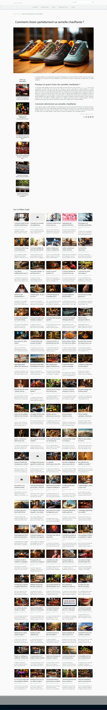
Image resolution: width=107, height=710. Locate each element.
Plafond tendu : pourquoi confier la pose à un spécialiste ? (85, 320)
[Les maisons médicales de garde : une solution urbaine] (37, 504)
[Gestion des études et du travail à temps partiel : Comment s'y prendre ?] (21, 312)
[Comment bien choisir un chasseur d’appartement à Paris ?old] (69, 433)
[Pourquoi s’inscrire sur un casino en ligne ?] (37, 673)
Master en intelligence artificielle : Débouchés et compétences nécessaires (21, 659)
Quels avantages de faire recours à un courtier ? (68, 634)
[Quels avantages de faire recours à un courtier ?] (69, 627)
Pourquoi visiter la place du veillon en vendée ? (68, 562)
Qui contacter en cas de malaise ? (37, 440)
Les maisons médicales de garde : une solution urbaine (37, 512)
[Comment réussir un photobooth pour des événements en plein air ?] (53, 335)
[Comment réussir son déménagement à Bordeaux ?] (69, 650)
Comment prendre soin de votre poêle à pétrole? (85, 366)
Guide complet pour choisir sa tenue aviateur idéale (68, 250)
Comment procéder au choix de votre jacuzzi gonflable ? (22, 194)
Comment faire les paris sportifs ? (53, 319)
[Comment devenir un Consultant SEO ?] (53, 288)
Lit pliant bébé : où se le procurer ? (37, 295)
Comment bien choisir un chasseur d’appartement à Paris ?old (69, 442)
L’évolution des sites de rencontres (53, 536)
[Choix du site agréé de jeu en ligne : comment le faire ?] (22, 148)
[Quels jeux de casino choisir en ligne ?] (21, 627)
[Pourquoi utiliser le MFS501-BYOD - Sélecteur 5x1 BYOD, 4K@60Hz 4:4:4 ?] (69, 288)
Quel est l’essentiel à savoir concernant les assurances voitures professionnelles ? (84, 682)
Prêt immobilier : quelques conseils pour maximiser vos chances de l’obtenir (85, 417)
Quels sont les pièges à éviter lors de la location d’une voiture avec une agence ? (21, 417)
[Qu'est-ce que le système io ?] (53, 265)
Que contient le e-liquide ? (35, 390)
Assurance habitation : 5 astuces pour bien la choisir (69, 464)
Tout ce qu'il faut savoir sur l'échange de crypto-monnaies (53, 441)
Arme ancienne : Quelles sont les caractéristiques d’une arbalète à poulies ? (69, 417)
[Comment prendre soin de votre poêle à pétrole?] (85, 358)
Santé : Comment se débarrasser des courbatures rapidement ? (20, 442)
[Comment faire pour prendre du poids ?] (37, 335)
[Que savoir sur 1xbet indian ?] (21, 335)
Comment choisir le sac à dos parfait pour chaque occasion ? (21, 250)
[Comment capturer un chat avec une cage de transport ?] (37, 529)
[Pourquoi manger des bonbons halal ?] (85, 383)
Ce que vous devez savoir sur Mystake (68, 365)
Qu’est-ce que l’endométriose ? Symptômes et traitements (19, 297)
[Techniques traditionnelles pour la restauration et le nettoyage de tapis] (21, 265)
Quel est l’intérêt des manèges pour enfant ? (21, 463)
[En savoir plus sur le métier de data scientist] (37, 650)
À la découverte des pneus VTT (68, 486)
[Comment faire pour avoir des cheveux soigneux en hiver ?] (22, 128)
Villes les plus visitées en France (84, 440)
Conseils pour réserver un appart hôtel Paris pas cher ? (21, 586)
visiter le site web (84, 87)
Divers (73, 7)
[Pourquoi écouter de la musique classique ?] (37, 312)
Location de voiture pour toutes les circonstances (22, 98)
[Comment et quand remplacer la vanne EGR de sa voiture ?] (69, 383)
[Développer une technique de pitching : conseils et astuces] (85, 217)
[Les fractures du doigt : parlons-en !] (85, 288)
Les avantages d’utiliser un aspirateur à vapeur (85, 536)
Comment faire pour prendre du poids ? (36, 342)
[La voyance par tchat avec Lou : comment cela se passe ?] (69, 602)
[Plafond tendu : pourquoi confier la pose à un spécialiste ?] (85, 312)
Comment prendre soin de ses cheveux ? (69, 680)
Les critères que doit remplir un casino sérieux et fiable (20, 610)
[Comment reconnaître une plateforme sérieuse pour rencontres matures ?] (37, 217)
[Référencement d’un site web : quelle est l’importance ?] (37, 578)
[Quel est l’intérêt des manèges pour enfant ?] (21, 456)
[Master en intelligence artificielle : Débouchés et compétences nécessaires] (21, 650)
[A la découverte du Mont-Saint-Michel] (21, 504)
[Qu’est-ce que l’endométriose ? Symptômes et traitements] (21, 288)
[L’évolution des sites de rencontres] (53, 529)
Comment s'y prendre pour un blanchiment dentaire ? (84, 610)
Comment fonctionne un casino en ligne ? (52, 609)
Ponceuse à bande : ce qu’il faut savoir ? (37, 272)
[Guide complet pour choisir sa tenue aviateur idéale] (69, 242)
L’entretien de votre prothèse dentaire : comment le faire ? (52, 562)
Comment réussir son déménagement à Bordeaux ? (68, 658)
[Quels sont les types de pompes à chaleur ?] (53, 650)
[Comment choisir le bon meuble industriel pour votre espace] (21, 217)
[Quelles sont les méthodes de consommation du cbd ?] (22, 108)
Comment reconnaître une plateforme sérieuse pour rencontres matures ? (37, 226)
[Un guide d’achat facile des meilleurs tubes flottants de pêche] (37, 408)
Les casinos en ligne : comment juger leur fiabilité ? (84, 562)
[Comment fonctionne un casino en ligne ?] (53, 602)
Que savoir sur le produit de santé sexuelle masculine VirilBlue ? (20, 488)
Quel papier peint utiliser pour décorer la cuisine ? (21, 366)
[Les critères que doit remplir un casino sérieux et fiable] (21, 602)
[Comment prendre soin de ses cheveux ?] (69, 673)
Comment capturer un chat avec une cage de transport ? (37, 537)
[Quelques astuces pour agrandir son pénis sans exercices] (37, 456)
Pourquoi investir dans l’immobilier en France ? (37, 365)
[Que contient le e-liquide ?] (37, 383)
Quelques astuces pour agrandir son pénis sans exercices (37, 464)
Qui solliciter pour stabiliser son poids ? (84, 463)
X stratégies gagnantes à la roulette (85, 511)
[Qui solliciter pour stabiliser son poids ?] (85, 456)
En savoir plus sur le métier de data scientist (37, 657)
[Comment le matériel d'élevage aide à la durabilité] (69, 312)
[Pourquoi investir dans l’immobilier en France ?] (37, 358)
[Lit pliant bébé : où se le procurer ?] (37, 288)
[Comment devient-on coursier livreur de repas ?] (69, 265)
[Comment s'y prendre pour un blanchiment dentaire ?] (85, 602)
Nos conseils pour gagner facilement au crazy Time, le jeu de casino (52, 367)
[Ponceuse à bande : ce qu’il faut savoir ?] (37, 265)
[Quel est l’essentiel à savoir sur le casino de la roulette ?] (37, 602)
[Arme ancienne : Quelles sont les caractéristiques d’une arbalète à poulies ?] (69, 408)
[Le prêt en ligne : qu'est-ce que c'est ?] (85, 479)
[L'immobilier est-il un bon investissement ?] (85, 650)
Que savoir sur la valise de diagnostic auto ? (53, 511)
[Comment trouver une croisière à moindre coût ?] (85, 627)
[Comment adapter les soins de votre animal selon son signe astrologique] (37, 242)
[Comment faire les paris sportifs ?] (53, 312)
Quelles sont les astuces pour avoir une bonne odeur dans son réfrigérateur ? (53, 417)
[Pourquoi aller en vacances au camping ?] (37, 554)
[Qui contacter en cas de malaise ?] (37, 433)
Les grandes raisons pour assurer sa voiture (53, 680)
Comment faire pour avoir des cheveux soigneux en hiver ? (22, 137)
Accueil (14, 14)
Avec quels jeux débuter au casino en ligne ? (68, 586)
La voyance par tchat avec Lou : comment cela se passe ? (68, 610)
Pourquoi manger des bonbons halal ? (84, 390)
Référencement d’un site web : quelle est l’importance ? (36, 586)
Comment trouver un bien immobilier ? (52, 633)
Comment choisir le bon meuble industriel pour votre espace (21, 225)
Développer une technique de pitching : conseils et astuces (85, 225)
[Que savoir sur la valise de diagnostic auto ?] (53, 504)
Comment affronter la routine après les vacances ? (68, 512)
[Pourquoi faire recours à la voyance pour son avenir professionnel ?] (85, 335)
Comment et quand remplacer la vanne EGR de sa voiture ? (68, 391)
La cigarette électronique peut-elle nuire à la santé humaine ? (53, 465)
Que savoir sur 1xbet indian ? (20, 342)
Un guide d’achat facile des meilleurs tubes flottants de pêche (37, 416)
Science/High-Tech (63, 7)
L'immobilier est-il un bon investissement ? (84, 657)
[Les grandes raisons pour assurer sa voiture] (53, 673)
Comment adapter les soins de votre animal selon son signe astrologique (37, 251)
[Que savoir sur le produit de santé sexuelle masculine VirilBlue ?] (21, 479)
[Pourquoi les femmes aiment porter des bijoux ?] (22, 168)
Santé (53, 7)
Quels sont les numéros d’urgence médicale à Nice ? (53, 487)
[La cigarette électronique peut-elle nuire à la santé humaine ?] (53, 456)
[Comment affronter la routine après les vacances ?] (69, 504)
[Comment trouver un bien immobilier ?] (53, 627)
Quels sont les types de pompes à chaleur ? (53, 657)
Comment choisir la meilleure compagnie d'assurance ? (20, 562)
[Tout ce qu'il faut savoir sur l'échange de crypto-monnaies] (53, 433)
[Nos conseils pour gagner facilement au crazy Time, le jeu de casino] (53, 358)
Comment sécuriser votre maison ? (84, 272)
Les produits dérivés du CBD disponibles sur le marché (53, 586)
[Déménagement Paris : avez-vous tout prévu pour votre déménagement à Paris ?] (21, 529)
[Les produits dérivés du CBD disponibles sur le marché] (53, 578)
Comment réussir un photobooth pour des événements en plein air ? (52, 344)
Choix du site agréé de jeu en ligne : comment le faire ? (22, 156)
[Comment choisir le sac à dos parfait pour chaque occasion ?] (21, 242)
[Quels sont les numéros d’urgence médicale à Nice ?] (53, 479)
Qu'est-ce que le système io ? (51, 272)
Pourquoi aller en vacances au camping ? (37, 561)
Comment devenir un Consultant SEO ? (52, 295)
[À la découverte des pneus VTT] (69, 479)
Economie (34, 7)
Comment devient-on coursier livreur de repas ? (68, 273)
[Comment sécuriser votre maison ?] (85, 265)
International (45, 7)
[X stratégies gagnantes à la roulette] (85, 504)
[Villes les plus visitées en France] (85, 433)
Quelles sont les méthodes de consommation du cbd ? (22, 117)
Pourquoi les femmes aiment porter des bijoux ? (22, 176)
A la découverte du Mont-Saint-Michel (20, 511)
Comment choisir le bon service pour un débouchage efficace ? (53, 225)
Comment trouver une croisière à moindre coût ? (85, 634)
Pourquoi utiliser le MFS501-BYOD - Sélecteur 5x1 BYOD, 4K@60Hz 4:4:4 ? (68, 297)
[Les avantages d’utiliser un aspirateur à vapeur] (85, 529)
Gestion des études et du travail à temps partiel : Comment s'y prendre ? (20, 321)
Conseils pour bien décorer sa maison (83, 585)
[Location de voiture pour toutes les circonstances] (22, 90)
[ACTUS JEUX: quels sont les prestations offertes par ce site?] (21, 673)
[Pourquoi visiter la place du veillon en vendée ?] (69, 554)
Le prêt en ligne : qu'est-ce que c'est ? (85, 486)
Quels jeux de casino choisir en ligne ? (20, 633)
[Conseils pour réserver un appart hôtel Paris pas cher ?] (21, 578)
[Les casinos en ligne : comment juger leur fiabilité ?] (85, 554)
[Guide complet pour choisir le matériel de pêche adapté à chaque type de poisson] (53, 242)
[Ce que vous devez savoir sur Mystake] (69, 358)
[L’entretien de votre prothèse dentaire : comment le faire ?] (53, 554)
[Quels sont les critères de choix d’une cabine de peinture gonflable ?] (69, 335)
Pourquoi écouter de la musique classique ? (37, 319)
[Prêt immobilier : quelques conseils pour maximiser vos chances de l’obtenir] (85, 408)
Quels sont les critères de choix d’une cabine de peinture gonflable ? (69, 343)
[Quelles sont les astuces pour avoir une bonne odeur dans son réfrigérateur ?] (53, 408)
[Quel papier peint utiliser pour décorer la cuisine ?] (21, 358)
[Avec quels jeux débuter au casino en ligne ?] (69, 578)
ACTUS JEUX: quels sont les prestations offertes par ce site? (21, 681)
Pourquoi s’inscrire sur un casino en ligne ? (37, 680)
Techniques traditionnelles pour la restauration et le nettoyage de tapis (21, 274)
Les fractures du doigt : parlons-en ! (85, 295)
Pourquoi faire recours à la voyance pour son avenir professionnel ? (85, 343)
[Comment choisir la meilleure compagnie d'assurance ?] (21, 554)
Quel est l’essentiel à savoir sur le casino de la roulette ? (37, 610)
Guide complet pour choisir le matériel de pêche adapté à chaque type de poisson (53, 251)
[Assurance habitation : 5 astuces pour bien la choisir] (69, 456)
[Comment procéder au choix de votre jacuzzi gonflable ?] (22, 186)
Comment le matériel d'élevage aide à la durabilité (68, 320)
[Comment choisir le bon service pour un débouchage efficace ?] (53, 217)
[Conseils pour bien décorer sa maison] (85, 578)
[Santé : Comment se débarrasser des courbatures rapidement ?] (21, 433)
